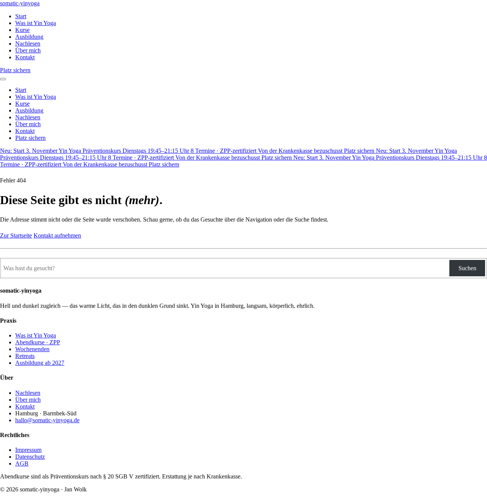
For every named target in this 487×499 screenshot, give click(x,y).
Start (20, 16)
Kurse (22, 30)
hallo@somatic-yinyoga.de (47, 420)
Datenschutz (30, 456)
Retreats (25, 356)
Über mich (28, 50)
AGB (22, 463)
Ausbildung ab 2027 (39, 363)
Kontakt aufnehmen (57, 235)
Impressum (28, 450)
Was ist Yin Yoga (35, 23)
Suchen (467, 268)
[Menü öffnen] (3, 79)
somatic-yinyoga (20, 3)
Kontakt (25, 57)
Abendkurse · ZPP (37, 342)
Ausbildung (29, 36)
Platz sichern (15, 70)
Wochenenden (32, 349)
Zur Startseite (16, 235)
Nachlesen (27, 43)
